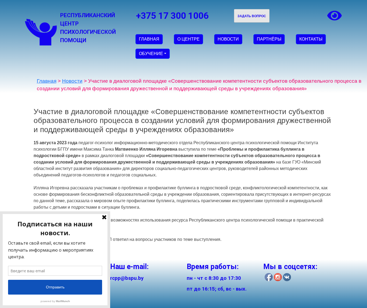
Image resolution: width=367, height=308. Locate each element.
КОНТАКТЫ (310, 39)
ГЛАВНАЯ (149, 39)
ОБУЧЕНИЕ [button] (151, 53)
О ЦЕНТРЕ (188, 39)
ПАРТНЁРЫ (269, 39)
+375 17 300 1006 (172, 15)
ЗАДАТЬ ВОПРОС (252, 16)
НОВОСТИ (228, 39)
